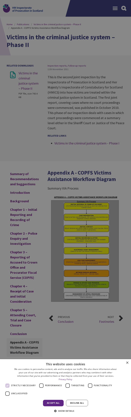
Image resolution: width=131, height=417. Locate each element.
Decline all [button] (77, 403)
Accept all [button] (53, 403)
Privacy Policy (65, 379)
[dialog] (65, 388)
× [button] (127, 363)
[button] (65, 411)
